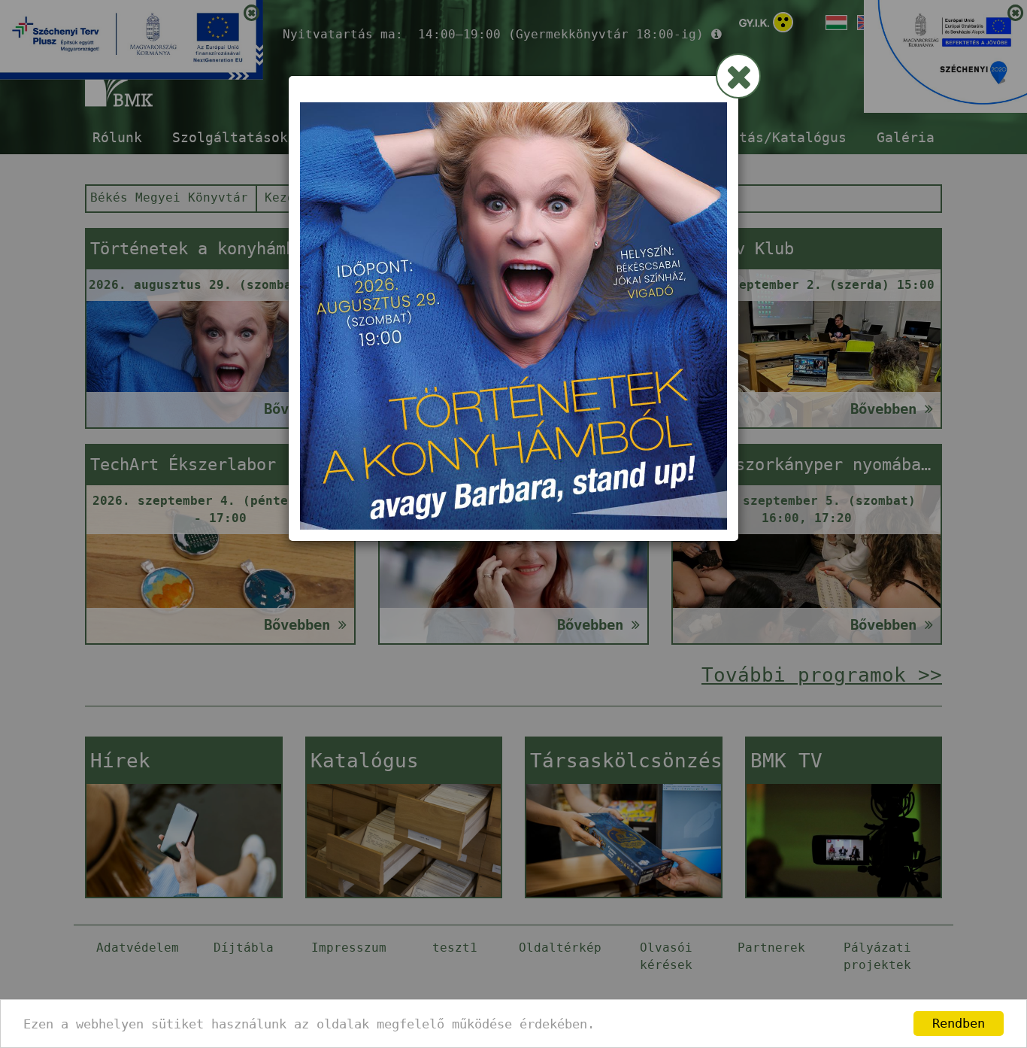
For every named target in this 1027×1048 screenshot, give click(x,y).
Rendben (958, 1023)
